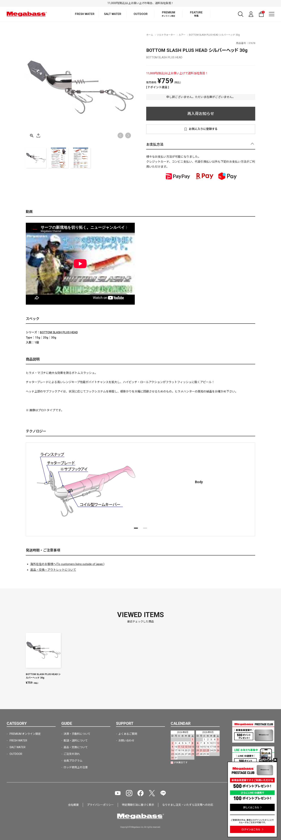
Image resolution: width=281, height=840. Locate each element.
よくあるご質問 (127, 733)
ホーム (149, 34)
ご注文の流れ (72, 753)
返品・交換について (76, 747)
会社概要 (73, 804)
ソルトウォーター (166, 34)
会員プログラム (73, 760)
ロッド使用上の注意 (76, 767)
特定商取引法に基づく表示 (138, 804)
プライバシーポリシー (100, 804)
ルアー (182, 34)
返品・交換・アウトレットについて (53, 570)
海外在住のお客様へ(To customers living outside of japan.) (67, 564)
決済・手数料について (77, 733)
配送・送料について (76, 740)
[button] (128, 135)
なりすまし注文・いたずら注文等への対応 (187, 804)
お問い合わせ (126, 740)
